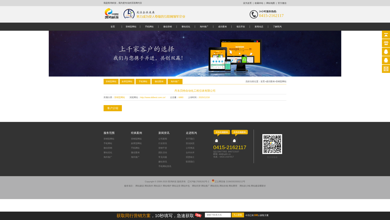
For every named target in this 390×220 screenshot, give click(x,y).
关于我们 (190, 139)
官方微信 (282, 3)
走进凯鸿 (191, 132)
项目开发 (240, 27)
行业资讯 (162, 143)
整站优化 (186, 27)
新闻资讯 (163, 132)
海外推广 (204, 27)
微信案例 (159, 81)
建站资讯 (162, 161)
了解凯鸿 (277, 27)
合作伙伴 (190, 152)
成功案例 (222, 27)
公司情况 (190, 148)
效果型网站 (127, 81)
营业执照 (190, 143)
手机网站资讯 (164, 166)
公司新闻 (162, 139)
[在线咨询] (221, 136)
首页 (113, 27)
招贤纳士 (190, 157)
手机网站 (149, 27)
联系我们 (190, 161)
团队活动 (162, 152)
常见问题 (162, 157)
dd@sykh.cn (225, 154)
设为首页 (247, 3)
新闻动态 (259, 27)
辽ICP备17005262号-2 (198, 181)
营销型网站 (131, 27)
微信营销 (167, 27)
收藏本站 (259, 3)
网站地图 (270, 3)
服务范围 (109, 132)
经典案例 (136, 132)
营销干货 (162, 148)
